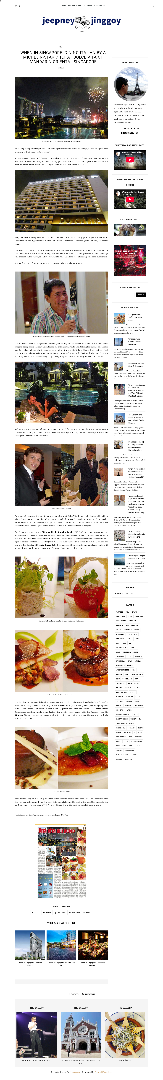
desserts (119, 710)
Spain (130, 661)
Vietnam (119, 750)
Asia (60, 47)
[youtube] (19, 6)
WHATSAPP (75, 913)
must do (119, 759)
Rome (118, 652)
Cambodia (120, 657)
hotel (129, 639)
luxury (134, 755)
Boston (128, 706)
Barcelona (120, 728)
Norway (128, 688)
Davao (134, 612)
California (138, 706)
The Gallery (121, 683)
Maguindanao (136, 741)
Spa (136, 679)
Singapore (120, 639)
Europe (118, 630)
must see (132, 621)
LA (134, 732)
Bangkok (119, 625)
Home (63, 6)
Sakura (129, 657)
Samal (131, 746)
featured (119, 612)
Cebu (118, 679)
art (130, 643)
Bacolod (129, 697)
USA (127, 625)
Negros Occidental (123, 714)
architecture (121, 692)
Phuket (137, 688)
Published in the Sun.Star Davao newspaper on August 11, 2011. (41, 815)
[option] (30, 949)
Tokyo (136, 630)
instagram (90, 994)
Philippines (120, 616)
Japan (130, 616)
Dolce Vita (19, 241)
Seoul (135, 652)
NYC (135, 634)
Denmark (119, 697)
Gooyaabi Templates (103, 1072)
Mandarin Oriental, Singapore (73, 238)
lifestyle (128, 630)
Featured (88, 6)
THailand (139, 616)
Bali (117, 643)
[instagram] (16, 6)
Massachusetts (122, 670)
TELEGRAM (61, 913)
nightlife (138, 737)
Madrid (130, 665)
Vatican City (136, 719)
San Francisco (122, 719)
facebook (75, 994)
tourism (128, 759)
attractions (121, 621)
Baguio (138, 697)
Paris (136, 639)
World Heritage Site (124, 737)
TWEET (48, 913)
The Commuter (74, 6)
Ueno (139, 746)
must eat (135, 625)
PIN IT (88, 913)
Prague (134, 648)
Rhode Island (121, 746)
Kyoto (129, 634)
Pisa (136, 714)
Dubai (140, 728)
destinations (133, 683)
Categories (99, 6)
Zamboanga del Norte (125, 723)
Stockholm (120, 661)
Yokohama (129, 750)
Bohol (118, 741)
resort (132, 692)
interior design (122, 755)
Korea (126, 741)
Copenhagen (127, 679)
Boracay (138, 657)
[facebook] (13, 6)
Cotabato (131, 728)
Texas (126, 674)
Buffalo (119, 688)
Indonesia (127, 652)
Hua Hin (129, 710)
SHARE (36, 913)
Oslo (134, 670)
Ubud (137, 701)
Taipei (124, 643)
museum (138, 661)
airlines (119, 706)
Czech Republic (122, 648)
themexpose (75, 1072)
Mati (140, 732)
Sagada (129, 701)
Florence (119, 701)
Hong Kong (120, 665)
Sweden (119, 674)
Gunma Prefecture (123, 732)
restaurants (137, 674)
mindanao (120, 634)
